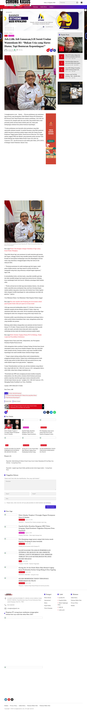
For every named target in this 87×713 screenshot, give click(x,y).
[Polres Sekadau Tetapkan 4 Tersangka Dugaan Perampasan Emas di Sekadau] (12, 424)
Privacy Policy (74, 603)
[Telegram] (51, 412)
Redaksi (73, 605)
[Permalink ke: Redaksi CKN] (6, 50)
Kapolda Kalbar (63, 600)
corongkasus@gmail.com (13, 608)
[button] (77, 2)
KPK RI (61, 607)
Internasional (11, 35)
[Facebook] (44, 412)
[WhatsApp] (54, 412)
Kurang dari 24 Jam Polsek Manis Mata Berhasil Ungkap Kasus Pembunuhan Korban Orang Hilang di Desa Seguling (30, 450)
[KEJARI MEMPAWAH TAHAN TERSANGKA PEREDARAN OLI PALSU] (48, 442)
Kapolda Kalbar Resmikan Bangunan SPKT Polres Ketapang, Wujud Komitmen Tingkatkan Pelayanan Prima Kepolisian (29, 432)
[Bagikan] (54, 50)
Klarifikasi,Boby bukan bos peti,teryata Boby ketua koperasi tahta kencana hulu (73, 62)
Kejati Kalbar (47, 605)
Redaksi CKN (11, 49)
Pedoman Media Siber (76, 600)
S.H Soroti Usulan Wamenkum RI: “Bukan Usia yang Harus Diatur (21, 395)
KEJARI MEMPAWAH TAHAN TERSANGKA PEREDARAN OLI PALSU (47, 450)
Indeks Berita (74, 597)
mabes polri (62, 610)
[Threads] (12, 699)
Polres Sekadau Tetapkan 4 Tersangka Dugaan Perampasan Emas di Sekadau (11, 432)
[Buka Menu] (82, 3)
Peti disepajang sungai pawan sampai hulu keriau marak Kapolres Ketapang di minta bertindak (47, 432)
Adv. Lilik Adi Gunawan (15, 393)
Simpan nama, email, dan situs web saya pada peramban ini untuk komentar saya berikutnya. (29, 502)
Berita (6, 35)
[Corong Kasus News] (17, 2)
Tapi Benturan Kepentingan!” (13, 397)
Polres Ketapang (48, 608)
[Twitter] (47, 412)
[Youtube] (9, 699)
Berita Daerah (8, 427)
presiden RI (61, 597)
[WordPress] (5, 699)
